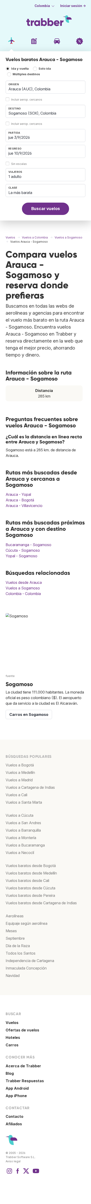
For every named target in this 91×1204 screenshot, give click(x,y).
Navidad (13, 975)
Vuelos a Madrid (19, 780)
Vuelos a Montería (21, 837)
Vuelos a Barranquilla (23, 830)
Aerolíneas (15, 916)
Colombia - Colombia (23, 593)
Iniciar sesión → (73, 6)
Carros (12, 1045)
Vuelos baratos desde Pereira (30, 895)
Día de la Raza (18, 945)
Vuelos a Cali (16, 794)
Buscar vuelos (45, 208)
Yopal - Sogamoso (21, 556)
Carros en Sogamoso (28, 714)
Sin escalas (19, 164)
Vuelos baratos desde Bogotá (31, 865)
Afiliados (14, 1124)
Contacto (14, 1116)
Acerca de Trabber (23, 1066)
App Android (17, 1088)
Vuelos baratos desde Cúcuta (30, 888)
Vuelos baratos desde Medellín (31, 873)
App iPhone (16, 1095)
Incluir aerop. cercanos (26, 99)
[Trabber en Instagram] (9, 1173)
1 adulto (14, 176)
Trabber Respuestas (25, 1080)
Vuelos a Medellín (20, 772)
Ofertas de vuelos (22, 1030)
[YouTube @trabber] (35, 1173)
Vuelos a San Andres (23, 822)
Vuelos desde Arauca (24, 582)
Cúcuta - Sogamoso (23, 550)
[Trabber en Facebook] (17, 1173)
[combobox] (45, 87)
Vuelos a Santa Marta (24, 802)
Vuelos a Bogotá (20, 765)
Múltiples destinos (26, 74)
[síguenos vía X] (26, 1173)
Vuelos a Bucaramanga (25, 845)
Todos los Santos (20, 953)
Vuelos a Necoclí (20, 852)
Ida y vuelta (20, 69)
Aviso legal (13, 1161)
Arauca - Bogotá (20, 500)
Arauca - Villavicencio (24, 505)
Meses (11, 931)
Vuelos (12, 1022)
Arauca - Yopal (18, 494)
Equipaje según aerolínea (26, 923)
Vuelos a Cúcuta (19, 815)
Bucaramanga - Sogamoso (28, 544)
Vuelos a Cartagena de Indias (30, 787)
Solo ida (44, 69)
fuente (10, 676)
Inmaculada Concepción (26, 968)
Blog (10, 1073)
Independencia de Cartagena (30, 960)
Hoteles (13, 1037)
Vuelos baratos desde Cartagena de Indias (41, 903)
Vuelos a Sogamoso (23, 588)
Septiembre (15, 938)
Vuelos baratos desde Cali (27, 880)
